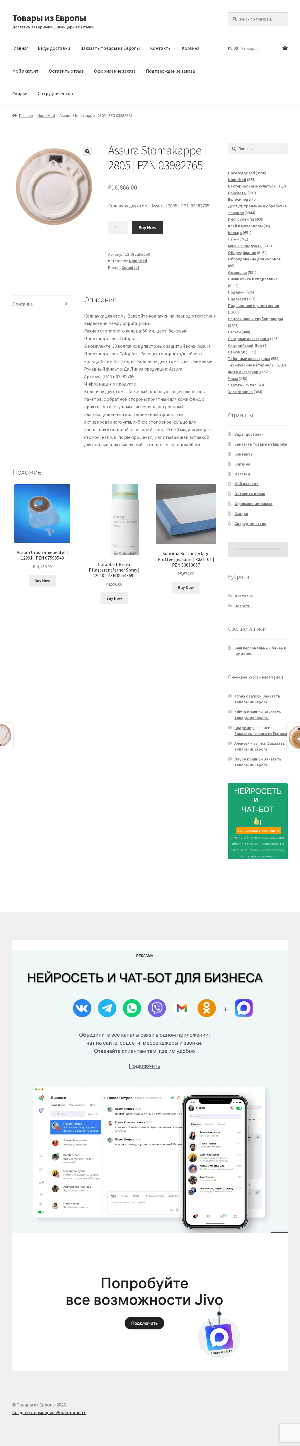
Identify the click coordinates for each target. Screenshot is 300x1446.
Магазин (242, 474)
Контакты (160, 48)
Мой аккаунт (25, 71)
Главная (20, 48)
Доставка (243, 595)
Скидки (20, 93)
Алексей (242, 743)
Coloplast (130, 267)
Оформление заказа (115, 71)
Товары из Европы (49, 18)
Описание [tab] (22, 304)
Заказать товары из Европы (110, 48)
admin (240, 712)
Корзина (191, 48)
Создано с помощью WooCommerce (49, 1412)
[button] (87, 151)
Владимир (244, 727)
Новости (242, 605)
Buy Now (147, 227)
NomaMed (46, 115)
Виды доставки (54, 48)
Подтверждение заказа (170, 71)
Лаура (240, 759)
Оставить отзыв (66, 71)
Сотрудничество (55, 93)
